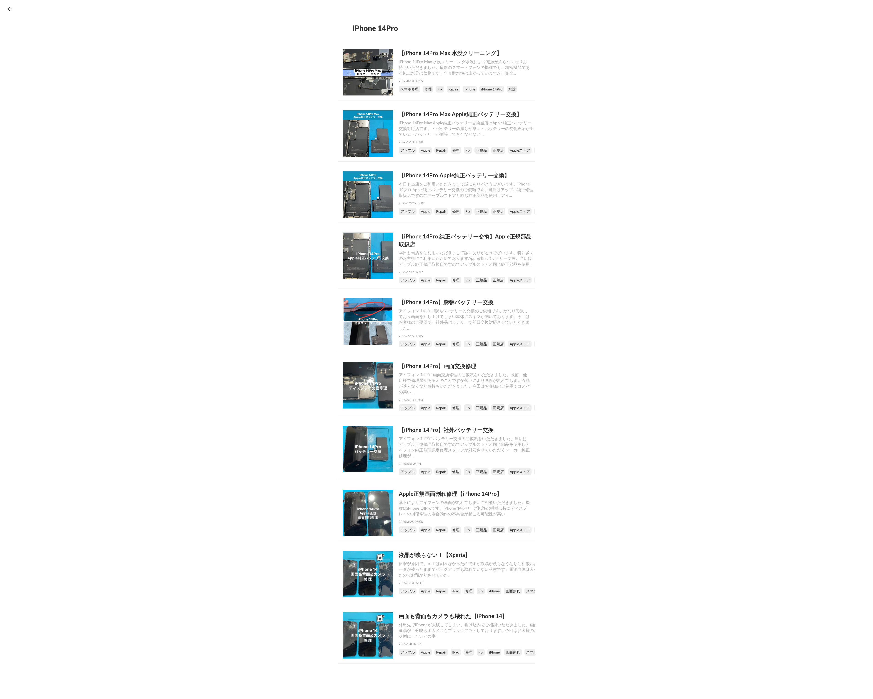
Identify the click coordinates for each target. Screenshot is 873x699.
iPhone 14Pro (491, 89)
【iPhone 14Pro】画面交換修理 (437, 366)
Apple (425, 150)
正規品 (481, 150)
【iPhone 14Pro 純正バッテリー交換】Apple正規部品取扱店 (465, 240)
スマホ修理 (409, 89)
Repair (453, 89)
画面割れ (513, 591)
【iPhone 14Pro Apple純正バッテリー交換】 (454, 175)
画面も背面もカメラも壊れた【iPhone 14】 (453, 616)
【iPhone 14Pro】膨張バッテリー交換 (446, 302)
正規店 (498, 150)
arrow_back (9, 9)
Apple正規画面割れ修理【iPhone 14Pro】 (450, 493)
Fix (440, 89)
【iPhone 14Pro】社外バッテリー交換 (446, 429)
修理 (428, 89)
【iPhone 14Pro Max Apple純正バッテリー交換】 (460, 114)
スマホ (531, 591)
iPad (455, 591)
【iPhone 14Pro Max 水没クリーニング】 (450, 53)
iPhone (469, 89)
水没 (512, 89)
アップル (407, 150)
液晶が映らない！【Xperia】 (434, 554)
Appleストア (520, 150)
